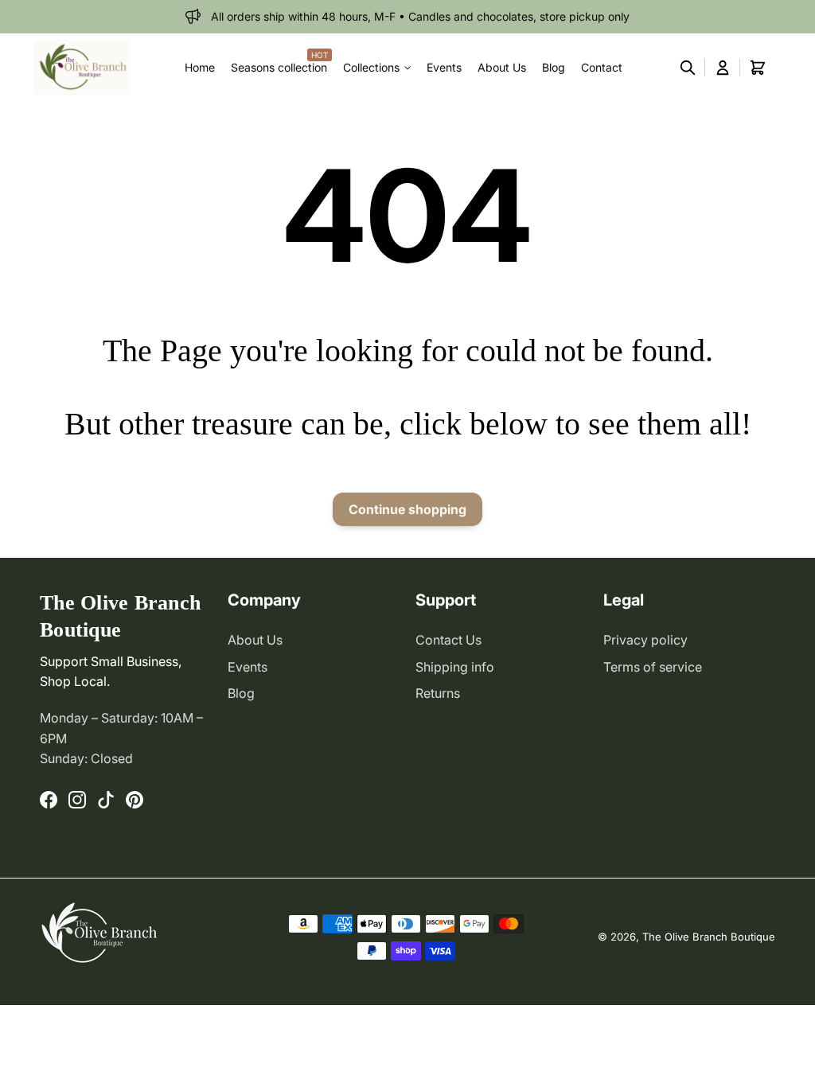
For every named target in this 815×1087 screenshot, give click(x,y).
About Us (255, 640)
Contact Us (448, 640)
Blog (241, 693)
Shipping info (454, 667)
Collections (371, 67)
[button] (687, 67)
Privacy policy (645, 640)
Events (247, 667)
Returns (437, 693)
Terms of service (652, 667)
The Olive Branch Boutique (708, 936)
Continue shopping (407, 509)
